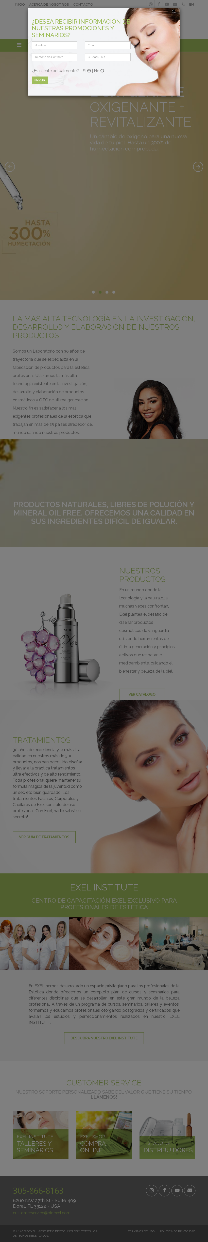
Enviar (39, 80)
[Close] (174, 10)
